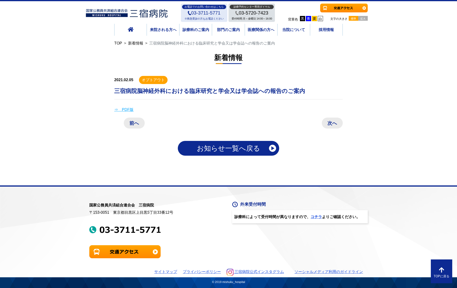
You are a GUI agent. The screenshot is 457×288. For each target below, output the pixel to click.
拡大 (363, 18)
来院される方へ (163, 30)
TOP (118, 43)
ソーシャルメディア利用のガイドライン (328, 272)
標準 (353, 18)
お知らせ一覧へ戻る (228, 148)
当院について (293, 30)
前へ (134, 123)
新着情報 (135, 43)
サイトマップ (165, 272)
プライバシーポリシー (202, 272)
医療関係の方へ (261, 30)
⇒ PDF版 (124, 110)
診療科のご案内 (196, 30)
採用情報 (326, 30)
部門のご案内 (228, 30)
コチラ (316, 217)
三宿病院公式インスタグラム (258, 272)
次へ (332, 123)
